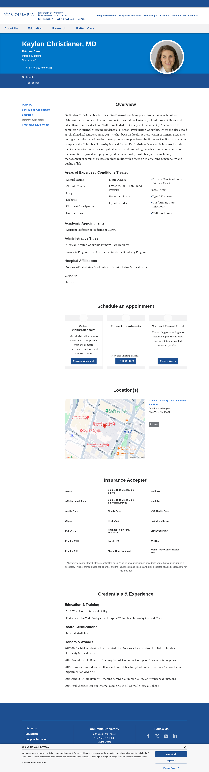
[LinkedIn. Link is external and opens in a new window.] (175, 736)
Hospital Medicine (106, 15)
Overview (27, 105)
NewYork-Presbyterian (104, 712)
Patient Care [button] (85, 28)
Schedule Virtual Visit (83, 361)
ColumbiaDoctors (145, 711)
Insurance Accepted (33, 120)
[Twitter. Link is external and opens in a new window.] (157, 736)
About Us (31, 728)
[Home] (44, 16)
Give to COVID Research (185, 15)
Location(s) (28, 115)
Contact (164, 15)
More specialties (30, 60)
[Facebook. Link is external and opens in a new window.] (148, 736)
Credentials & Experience (35, 125)
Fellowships (150, 15)
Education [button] (35, 28)
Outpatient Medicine (130, 15)
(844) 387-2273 (127, 361)
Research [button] (59, 28)
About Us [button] (11, 28)
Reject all (171, 760)
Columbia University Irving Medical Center (104, 3)
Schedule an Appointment (36, 110)
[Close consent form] (184, 747)
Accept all (171, 754)
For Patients (32, 83)
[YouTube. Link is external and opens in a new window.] (166, 736)
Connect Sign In (168, 361)
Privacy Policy (169, 768)
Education (31, 733)
